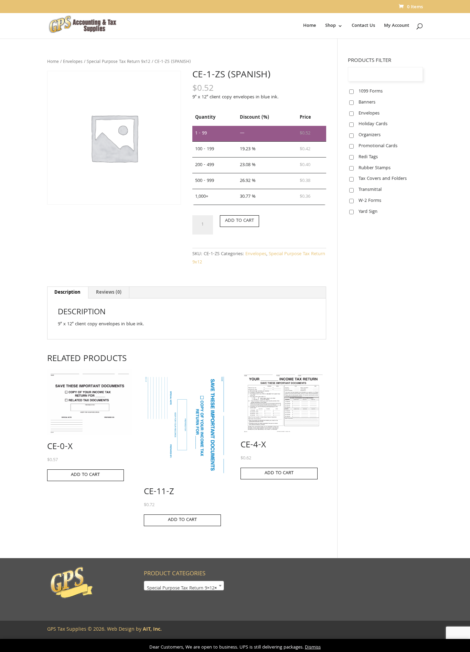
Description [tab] (67, 292)
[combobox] (184, 585)
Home (309, 26)
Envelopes (73, 62)
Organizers (370, 135)
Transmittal (370, 190)
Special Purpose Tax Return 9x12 (118, 62)
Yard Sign (368, 212)
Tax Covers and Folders (383, 179)
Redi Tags (368, 157)
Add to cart (239, 221)
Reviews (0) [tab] (108, 292)
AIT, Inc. (151, 630)
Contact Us (363, 26)
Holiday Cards (373, 124)
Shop (330, 26)
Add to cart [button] (85, 475)
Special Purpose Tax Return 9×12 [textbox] (182, 588)
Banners (367, 102)
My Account (396, 26)
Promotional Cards (378, 146)
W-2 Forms (370, 201)
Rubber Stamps (375, 168)
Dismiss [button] (313, 647)
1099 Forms (371, 91)
